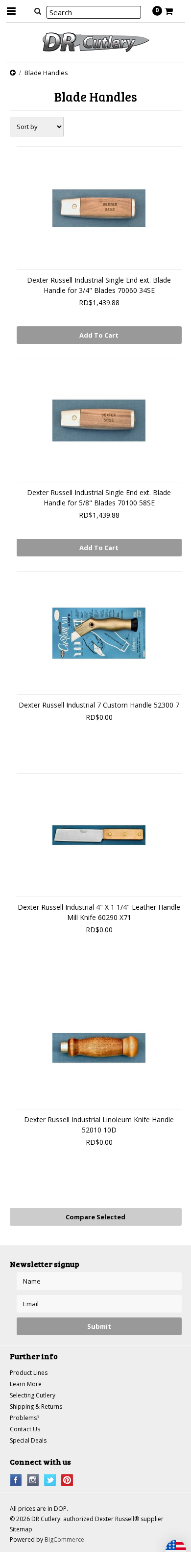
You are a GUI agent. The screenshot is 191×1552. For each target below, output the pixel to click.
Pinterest (67, 1480)
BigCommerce (64, 1539)
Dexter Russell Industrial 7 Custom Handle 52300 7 (99, 705)
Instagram (33, 1480)
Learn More (26, 1384)
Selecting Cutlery (32, 1395)
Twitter (50, 1480)
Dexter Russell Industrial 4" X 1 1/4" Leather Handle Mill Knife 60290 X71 (99, 912)
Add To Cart (99, 335)
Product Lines (29, 1372)
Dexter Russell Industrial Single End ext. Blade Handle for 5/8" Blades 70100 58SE (99, 497)
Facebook (16, 1480)
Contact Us (25, 1429)
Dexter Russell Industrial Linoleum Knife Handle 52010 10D (99, 1124)
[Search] (38, 10)
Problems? (24, 1418)
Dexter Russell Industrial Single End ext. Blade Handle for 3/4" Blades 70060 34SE (99, 285)
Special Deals (28, 1440)
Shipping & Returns (36, 1406)
